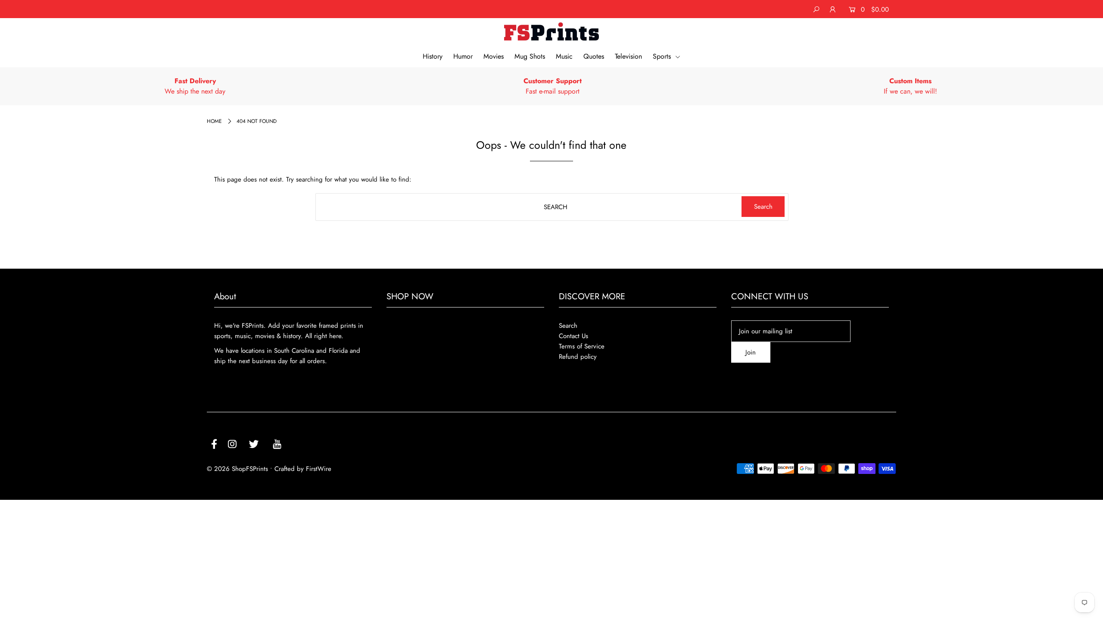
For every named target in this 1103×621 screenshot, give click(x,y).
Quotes (593, 56)
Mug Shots (529, 56)
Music (564, 56)
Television (628, 56)
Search (568, 325)
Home (214, 121)
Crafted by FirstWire (302, 469)
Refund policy (578, 356)
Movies (493, 56)
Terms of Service (581, 346)
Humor (463, 56)
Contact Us (573, 336)
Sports (663, 56)
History (432, 56)
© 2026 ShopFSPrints (237, 469)
